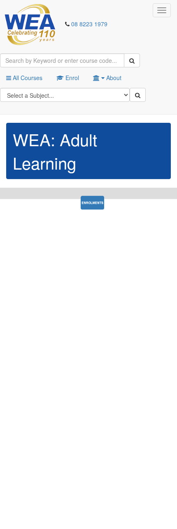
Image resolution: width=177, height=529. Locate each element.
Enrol (71, 78)
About (113, 78)
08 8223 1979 (89, 24)
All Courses (26, 78)
